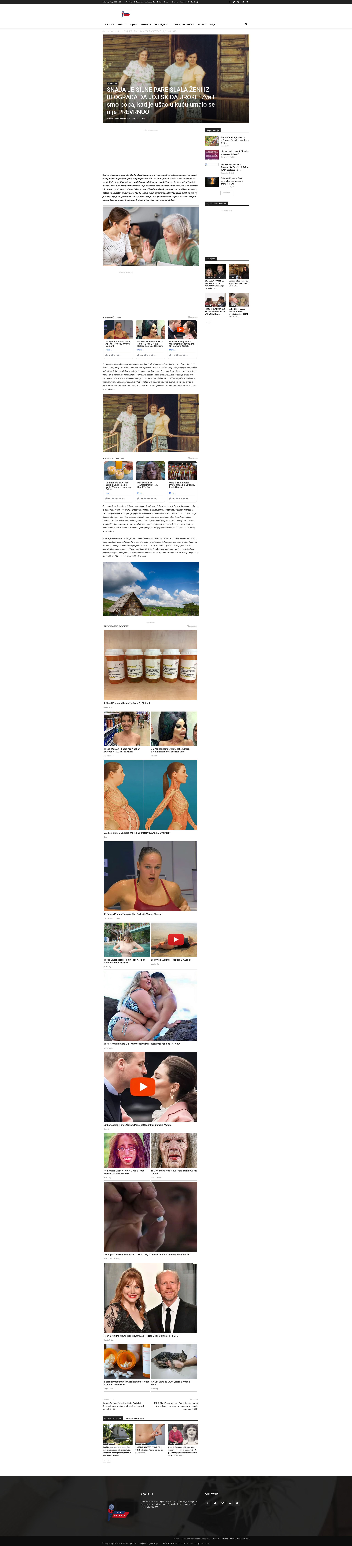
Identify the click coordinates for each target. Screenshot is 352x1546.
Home (105, 31)
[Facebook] (229, 2)
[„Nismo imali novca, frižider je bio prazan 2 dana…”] (212, 155)
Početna (129, 2)
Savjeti (213, 24)
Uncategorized (116, 31)
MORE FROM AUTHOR (134, 1419)
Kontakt (166, 2)
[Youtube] (247, 2)
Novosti (122, 24)
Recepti (202, 24)
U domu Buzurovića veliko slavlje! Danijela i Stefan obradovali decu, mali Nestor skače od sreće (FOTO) (123, 1406)
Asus (111, 119)
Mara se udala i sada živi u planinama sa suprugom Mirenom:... (239, 283)
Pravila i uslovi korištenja (189, 2)
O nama (175, 2)
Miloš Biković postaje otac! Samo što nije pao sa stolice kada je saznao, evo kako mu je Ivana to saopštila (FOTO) (176, 1406)
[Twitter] (234, 2)
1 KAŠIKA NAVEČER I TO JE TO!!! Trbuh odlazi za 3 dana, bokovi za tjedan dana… (149, 1450)
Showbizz (146, 24)
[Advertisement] (150, 151)
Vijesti (133, 24)
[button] (246, 24)
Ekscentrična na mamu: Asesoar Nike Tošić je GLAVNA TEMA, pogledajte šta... (234, 167)
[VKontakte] (243, 2)
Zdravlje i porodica (183, 24)
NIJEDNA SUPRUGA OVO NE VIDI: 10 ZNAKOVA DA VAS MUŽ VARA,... (215, 311)
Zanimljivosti (162, 24)
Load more (226, 193)
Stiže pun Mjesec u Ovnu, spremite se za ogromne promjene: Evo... (232, 181)
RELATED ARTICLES (112, 1419)
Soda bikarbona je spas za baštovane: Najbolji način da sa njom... (235, 140)
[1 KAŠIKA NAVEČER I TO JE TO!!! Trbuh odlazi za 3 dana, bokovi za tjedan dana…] (150, 1434)
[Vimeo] (238, 2)
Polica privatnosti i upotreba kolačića (147, 2)
